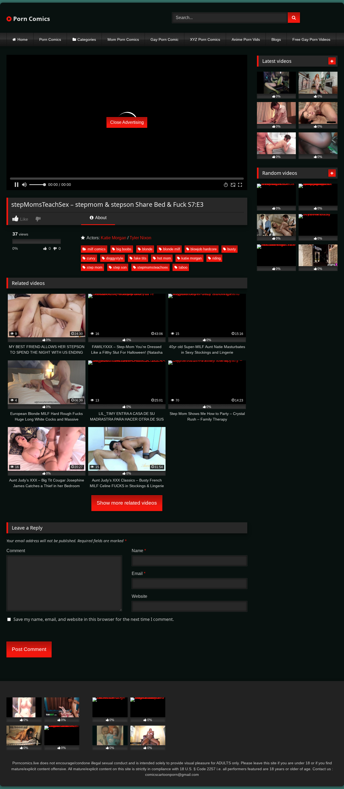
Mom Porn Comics (123, 39)
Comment (15, 550)
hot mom (164, 258)
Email (138, 573)
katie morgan (191, 258)
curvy (91, 258)
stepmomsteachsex (152, 267)
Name (139, 550)
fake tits (140, 258)
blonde (147, 249)
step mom (94, 267)
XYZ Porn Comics (205, 39)
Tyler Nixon (140, 238)
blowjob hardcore (204, 249)
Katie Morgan (113, 238)
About (100, 217)
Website (139, 596)
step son (120, 267)
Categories (86, 39)
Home (22, 39)
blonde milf (171, 249)
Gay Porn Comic (164, 39)
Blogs (276, 39)
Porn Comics (31, 19)
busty (231, 249)
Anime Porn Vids (246, 39)
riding (216, 258)
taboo (183, 267)
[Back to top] (327, 773)
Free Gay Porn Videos (311, 39)
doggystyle (114, 258)
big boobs (123, 249)
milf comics (97, 249)
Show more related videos (127, 503)
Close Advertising (127, 122)
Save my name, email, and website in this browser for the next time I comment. (93, 619)
